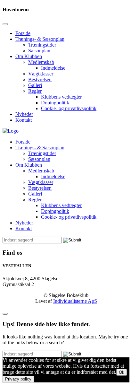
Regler (35, 91)
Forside (22, 33)
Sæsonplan (39, 50)
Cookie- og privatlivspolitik (68, 108)
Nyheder (24, 114)
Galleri (35, 85)
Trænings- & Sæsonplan (39, 39)
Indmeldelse (53, 68)
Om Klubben (28, 56)
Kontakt (23, 120)
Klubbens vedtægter (61, 97)
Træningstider (42, 45)
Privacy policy (18, 379)
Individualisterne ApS (75, 301)
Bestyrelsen (40, 79)
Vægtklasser (40, 73)
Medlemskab (41, 62)
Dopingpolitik (55, 102)
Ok (121, 372)
